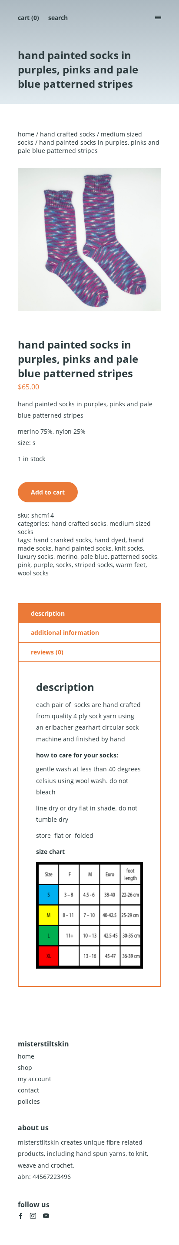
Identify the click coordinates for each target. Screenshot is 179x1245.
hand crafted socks (67, 134)
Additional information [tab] (65, 632)
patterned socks (134, 556)
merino (66, 556)
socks (64, 565)
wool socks (33, 573)
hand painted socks (83, 548)
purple (43, 565)
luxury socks (35, 556)
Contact (28, 1090)
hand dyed (110, 540)
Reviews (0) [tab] (47, 652)
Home (26, 134)
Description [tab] (48, 613)
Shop (25, 1067)
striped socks (94, 565)
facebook (20, 1216)
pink (24, 565)
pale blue (94, 556)
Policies (29, 1101)
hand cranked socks (62, 540)
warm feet (131, 565)
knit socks (129, 548)
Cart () (28, 17)
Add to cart (48, 492)
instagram (33, 1216)
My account (34, 1079)
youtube (46, 1216)
